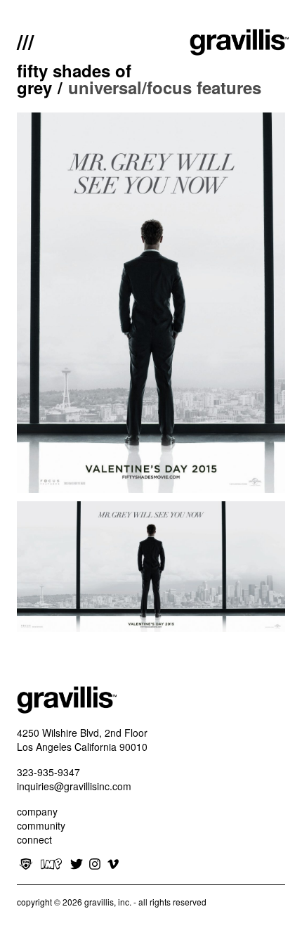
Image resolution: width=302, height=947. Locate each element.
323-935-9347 (48, 772)
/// (25, 40)
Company (37, 811)
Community (41, 825)
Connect (34, 839)
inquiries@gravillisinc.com (74, 786)
